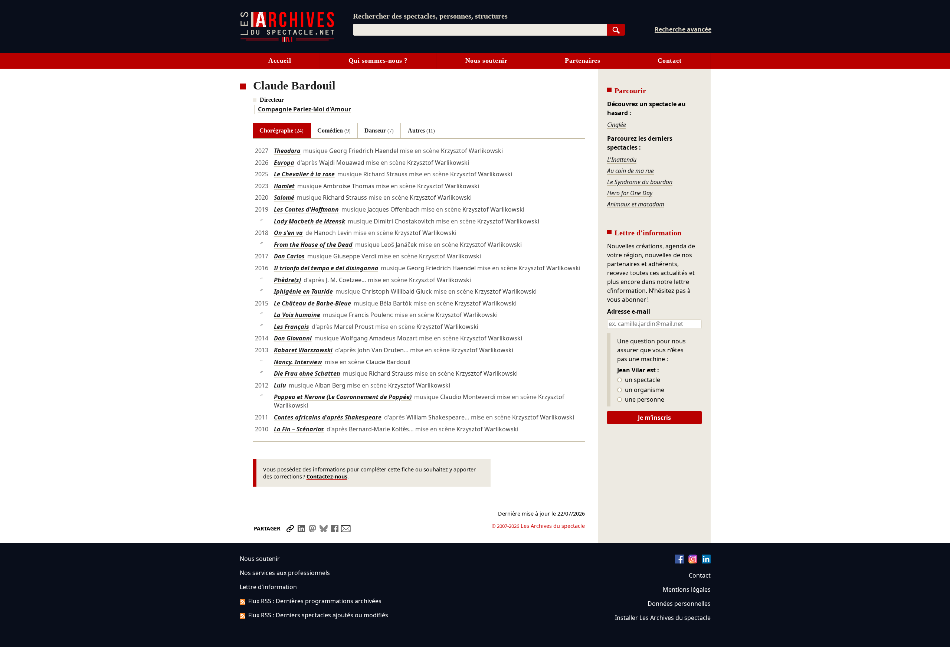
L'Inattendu (621, 160)
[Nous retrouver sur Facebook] (679, 561)
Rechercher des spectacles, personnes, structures (430, 16)
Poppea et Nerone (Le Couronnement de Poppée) (343, 397)
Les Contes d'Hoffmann (306, 209)
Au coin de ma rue (630, 171)
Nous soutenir (486, 60)
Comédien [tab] (334, 130)
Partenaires (582, 60)
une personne (643, 399)
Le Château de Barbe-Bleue (312, 303)
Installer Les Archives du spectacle (663, 618)
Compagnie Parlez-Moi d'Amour (304, 109)
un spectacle (641, 380)
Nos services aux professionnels (285, 573)
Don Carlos (289, 256)
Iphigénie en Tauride (303, 291)
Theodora (287, 151)
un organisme (643, 390)
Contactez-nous (327, 476)
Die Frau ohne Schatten (307, 373)
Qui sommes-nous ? (378, 60)
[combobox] (480, 30)
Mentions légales (687, 589)
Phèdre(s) (287, 280)
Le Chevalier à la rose (304, 174)
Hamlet (284, 186)
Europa (284, 163)
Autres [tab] (421, 130)
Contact (670, 60)
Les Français (291, 327)
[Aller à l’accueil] (287, 40)
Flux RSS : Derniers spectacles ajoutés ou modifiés (318, 615)
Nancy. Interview (298, 362)
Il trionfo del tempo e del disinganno (326, 268)
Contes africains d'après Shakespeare (327, 417)
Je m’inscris (654, 418)
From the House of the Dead (313, 245)
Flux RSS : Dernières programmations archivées (314, 601)
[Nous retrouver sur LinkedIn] (706, 561)
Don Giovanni (293, 338)
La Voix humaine (297, 315)
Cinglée (616, 125)
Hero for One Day (629, 193)
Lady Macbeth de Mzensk (309, 221)
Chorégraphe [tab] (281, 130)
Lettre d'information (268, 587)
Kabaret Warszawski (303, 350)
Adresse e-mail (628, 311)
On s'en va (288, 233)
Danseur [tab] (379, 130)
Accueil (279, 60)
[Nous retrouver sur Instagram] (692, 561)
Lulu (280, 385)
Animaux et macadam (635, 204)
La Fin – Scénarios (299, 429)
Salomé (284, 197)
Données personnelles (679, 603)
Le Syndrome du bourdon (639, 182)
